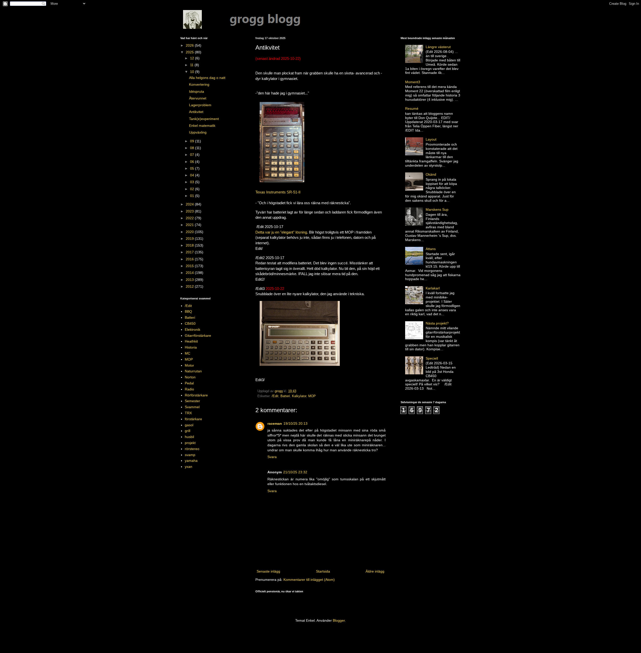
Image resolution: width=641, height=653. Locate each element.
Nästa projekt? (437, 323)
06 (192, 162)
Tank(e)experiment (204, 119)
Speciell (432, 358)
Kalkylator (299, 396)
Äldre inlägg (375, 571)
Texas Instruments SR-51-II (277, 192)
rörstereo (192, 449)
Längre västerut (438, 47)
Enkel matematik (202, 126)
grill (187, 431)
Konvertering (199, 84)
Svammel (192, 407)
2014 (190, 273)
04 (192, 175)
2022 (190, 218)
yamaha (191, 461)
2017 (190, 252)
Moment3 (412, 82)
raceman (274, 423)
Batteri (285, 396)
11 (192, 65)
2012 (190, 286)
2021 (190, 225)
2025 (190, 52)
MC (187, 353)
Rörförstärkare (196, 395)
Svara (272, 457)
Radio (189, 389)
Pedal (189, 383)
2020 (190, 232)
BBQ (188, 311)
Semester (192, 401)
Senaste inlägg (268, 571)
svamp (190, 455)
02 (192, 189)
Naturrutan (193, 371)
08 (192, 148)
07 (192, 155)
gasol (189, 425)
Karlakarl (433, 288)
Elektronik (192, 330)
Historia (191, 347)
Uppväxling (198, 132)
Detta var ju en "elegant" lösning (281, 232)
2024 (190, 204)
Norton (190, 377)
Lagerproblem (200, 105)
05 (192, 168)
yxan (188, 467)
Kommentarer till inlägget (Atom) (309, 580)
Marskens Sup (437, 209)
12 (192, 58)
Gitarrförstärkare (198, 336)
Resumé (411, 108)
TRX (188, 413)
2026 (190, 45)
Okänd (431, 174)
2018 (190, 245)
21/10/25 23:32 (295, 472)
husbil (189, 437)
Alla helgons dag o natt (207, 78)
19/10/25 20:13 (295, 423)
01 (192, 196)
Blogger (339, 620)
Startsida (323, 571)
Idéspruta (196, 91)
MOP (312, 396)
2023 (190, 211)
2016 (190, 259)
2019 (190, 239)
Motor (189, 365)
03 (192, 182)
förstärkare (193, 419)
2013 (190, 280)
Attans (431, 249)
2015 (190, 266)
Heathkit (191, 341)
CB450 (190, 323)
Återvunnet (197, 98)
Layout (431, 139)
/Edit (275, 396)
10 (192, 72)
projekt (190, 443)
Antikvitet (196, 112)
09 (192, 141)
